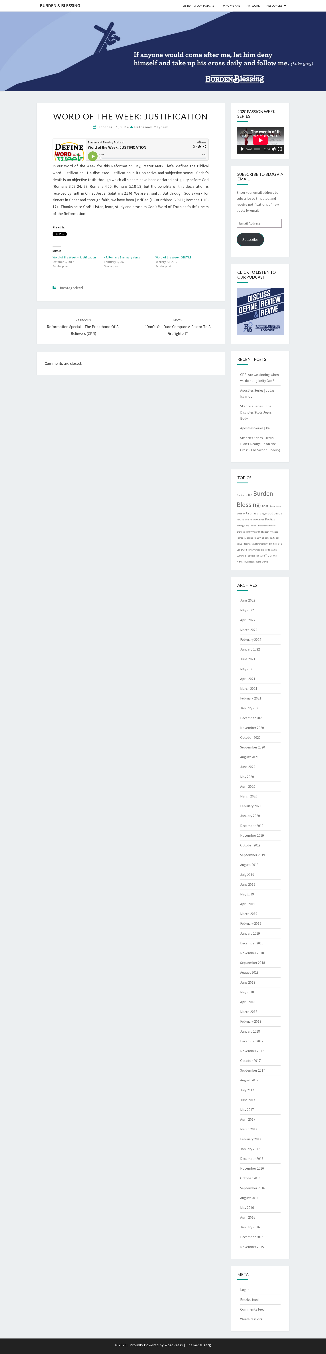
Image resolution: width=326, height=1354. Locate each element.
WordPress (174, 1345)
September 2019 (252, 855)
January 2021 (250, 708)
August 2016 (249, 1198)
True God (260, 555)
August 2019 (249, 864)
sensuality (270, 537)
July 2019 (247, 874)
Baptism (241, 495)
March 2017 (248, 1129)
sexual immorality (259, 543)
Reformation (253, 531)
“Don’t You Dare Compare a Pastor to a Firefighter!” (178, 327)
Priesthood (262, 525)
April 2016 (247, 1217)
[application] (260, 140)
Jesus (278, 513)
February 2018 (250, 1021)
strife (267, 549)
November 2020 (252, 727)
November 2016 (252, 1168)
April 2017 (247, 1119)
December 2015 (251, 1237)
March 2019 (248, 913)
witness (241, 561)
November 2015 (252, 1247)
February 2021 (250, 698)
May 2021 (247, 669)
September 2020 (252, 747)
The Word (250, 555)
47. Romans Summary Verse (122, 257)
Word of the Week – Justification (74, 257)
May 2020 (247, 776)
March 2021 (248, 688)
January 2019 (250, 933)
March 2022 (248, 629)
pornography (243, 525)
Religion (265, 531)
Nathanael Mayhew (151, 127)
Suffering (241, 555)
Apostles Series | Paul (256, 428)
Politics (270, 519)
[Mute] (273, 149)
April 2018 (247, 1002)
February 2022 (250, 639)
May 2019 (247, 894)
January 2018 (250, 1031)
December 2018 (251, 943)
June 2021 (247, 659)
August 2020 (249, 757)
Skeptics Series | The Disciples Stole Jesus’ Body (256, 412)
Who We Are (231, 6)
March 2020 (248, 796)
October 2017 (250, 1060)
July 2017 (247, 1090)
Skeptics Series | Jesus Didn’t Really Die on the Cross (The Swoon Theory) (260, 444)
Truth (268, 555)
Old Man (260, 519)
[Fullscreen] (279, 149)
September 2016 (252, 1188)
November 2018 (252, 953)
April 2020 (247, 786)
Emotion (241, 513)
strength (259, 549)
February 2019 (250, 923)
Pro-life (271, 525)
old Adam (251, 519)
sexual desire (243, 543)
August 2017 (249, 1080)
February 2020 (250, 806)
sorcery (251, 549)
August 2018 (249, 972)
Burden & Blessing (60, 5)
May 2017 (247, 1109)
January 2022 (250, 649)
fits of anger (260, 513)
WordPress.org (251, 1319)
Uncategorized (70, 287)
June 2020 (247, 766)
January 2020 (250, 815)
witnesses (250, 561)
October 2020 (250, 737)
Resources (275, 6)
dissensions (275, 506)
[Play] (242, 149)
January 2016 (250, 1227)
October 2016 (250, 1178)
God (270, 513)
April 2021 (247, 678)
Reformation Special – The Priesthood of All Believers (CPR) (83, 327)
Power (253, 525)
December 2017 (251, 1041)
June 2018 (247, 982)
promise (241, 531)
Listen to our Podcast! (199, 6)
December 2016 (251, 1158)
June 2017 (247, 1100)
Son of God (242, 549)
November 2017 (252, 1051)
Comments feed (252, 1309)
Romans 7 (241, 537)
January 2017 (250, 1149)
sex (277, 537)
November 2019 (252, 835)
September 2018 (252, 962)
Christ (264, 506)
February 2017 (250, 1139)
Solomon (277, 543)
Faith (249, 513)
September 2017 (252, 1070)
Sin (271, 543)
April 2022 (247, 620)
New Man (241, 519)
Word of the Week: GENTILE (173, 257)
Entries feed (249, 1299)
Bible (249, 495)
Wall (275, 555)
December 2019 (251, 825)
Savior (260, 537)
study (274, 549)
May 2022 (247, 610)
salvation (251, 537)
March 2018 (248, 1011)
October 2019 (250, 845)
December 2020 (251, 718)
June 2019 (247, 884)
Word (258, 561)
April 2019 (247, 904)
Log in (244, 1289)
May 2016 (247, 1207)
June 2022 (247, 600)
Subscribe (250, 239)
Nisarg (205, 1345)
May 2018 (247, 992)
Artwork (253, 6)
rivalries (274, 531)
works (265, 561)
